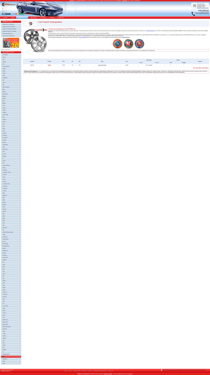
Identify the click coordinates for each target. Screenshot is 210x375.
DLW (4, 123)
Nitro (4, 225)
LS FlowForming (6, 183)
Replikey (4, 259)
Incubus (4, 153)
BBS (4, 89)
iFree (4, 151)
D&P (4, 117)
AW (3, 84)
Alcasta (4, 68)
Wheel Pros (5, 319)
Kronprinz (5, 170)
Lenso (4, 176)
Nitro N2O (5, 227)
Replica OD (5, 257)
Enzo (4, 130)
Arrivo (4, 75)
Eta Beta (4, 133)
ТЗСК (4, 363)
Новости (90, 370)
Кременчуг (5, 358)
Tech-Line (5, 292)
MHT (4, 213)
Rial (3, 262)
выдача (202, 12)
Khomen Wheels (6, 165)
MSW (4, 220)
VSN (4, 317)
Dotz (4, 126)
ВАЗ (3, 347)
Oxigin (4, 234)
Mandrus (4, 204)
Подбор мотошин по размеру (9, 31)
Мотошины (43, 17)
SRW (4, 282)
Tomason (5, 296)
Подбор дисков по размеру (9, 26)
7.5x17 (49, 65)
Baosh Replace (6, 87)
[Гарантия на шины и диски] (128, 48)
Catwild (4, 112)
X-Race (4, 333)
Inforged (4, 156)
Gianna (4, 142)
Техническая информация (9, 35)
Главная (6, 17)
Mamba (4, 202)
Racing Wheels (6, 246)
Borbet (4, 98)
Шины (13, 17)
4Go (3, 59)
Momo (4, 218)
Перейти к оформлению (202, 7)
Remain (4, 252)
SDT (4, 276)
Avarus (4, 82)
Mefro (4, 206)
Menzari (4, 211)
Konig (4, 167)
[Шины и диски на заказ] (139, 48)
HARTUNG (5, 149)
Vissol (4, 315)
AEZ (3, 64)
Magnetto (5, 195)
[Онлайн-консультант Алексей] (2, 14)
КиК (3, 356)
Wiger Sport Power (7, 326)
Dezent (4, 119)
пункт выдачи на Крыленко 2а (202, 13)
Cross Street (5, 114)
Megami (4, 209)
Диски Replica (34, 17)
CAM (4, 105)
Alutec (4, 70)
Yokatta (4, 338)
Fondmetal (5, 137)
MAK (4, 197)
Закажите (72, 0)
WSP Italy (5, 329)
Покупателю (61, 17)
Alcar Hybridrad (6, 66)
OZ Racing (5, 236)
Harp (4, 147)
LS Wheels (5, 188)
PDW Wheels (5, 239)
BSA (4, 100)
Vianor (4, 310)
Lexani (4, 179)
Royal (4, 264)
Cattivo (4, 110)
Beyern (4, 91)
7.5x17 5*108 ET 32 (83, 37)
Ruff (3, 269)
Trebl (4, 299)
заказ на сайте (108, 373)
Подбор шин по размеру (8, 24)
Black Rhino (5, 94)
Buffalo (4, 103)
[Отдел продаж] (2, 11)
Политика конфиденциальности (99, 370)
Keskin (4, 160)
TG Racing (5, 294)
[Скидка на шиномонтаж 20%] (11, 47)
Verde (4, 308)
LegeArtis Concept (7, 172)
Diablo (4, 121)
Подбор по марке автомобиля (9, 28)
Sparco (4, 280)
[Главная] (2, 8)
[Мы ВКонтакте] (7, 14)
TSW (4, 301)
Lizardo (4, 181)
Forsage (4, 140)
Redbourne (5, 250)
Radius (4, 248)
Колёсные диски (23, 17)
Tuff (3, 303)
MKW (4, 216)
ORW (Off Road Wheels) (8, 232)
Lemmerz (5, 174)
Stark (4, 285)
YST (3, 340)
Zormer (4, 345)
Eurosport (5, 135)
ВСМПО (4, 349)
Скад (4, 361)
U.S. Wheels (5, 305)
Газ (3, 352)
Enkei (4, 128)
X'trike (4, 331)
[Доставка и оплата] (117, 48)
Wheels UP (5, 322)
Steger (4, 289)
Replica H (5, 255)
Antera (4, 73)
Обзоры (52, 17)
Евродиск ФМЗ (6, 354)
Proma (4, 241)
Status (4, 287)
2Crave (4, 57)
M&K (4, 193)
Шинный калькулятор (7, 33)
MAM (4, 199)
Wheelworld (5, 324)
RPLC (4, 266)
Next (4, 223)
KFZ (3, 163)
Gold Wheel (5, 144)
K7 (3, 158)
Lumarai (4, 190)
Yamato (4, 335)
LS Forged (5, 186)
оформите (124, 0)
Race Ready (5, 243)
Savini (4, 273)
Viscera (4, 312)
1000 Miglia (5, 54)
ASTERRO (5, 77)
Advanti (4, 61)
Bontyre (4, 96)
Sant (4, 271)
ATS (3, 80)
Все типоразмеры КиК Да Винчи (200, 67)
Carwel (4, 107)
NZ (3, 229)
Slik (3, 278)
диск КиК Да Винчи (150, 30)
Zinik (4, 342)
